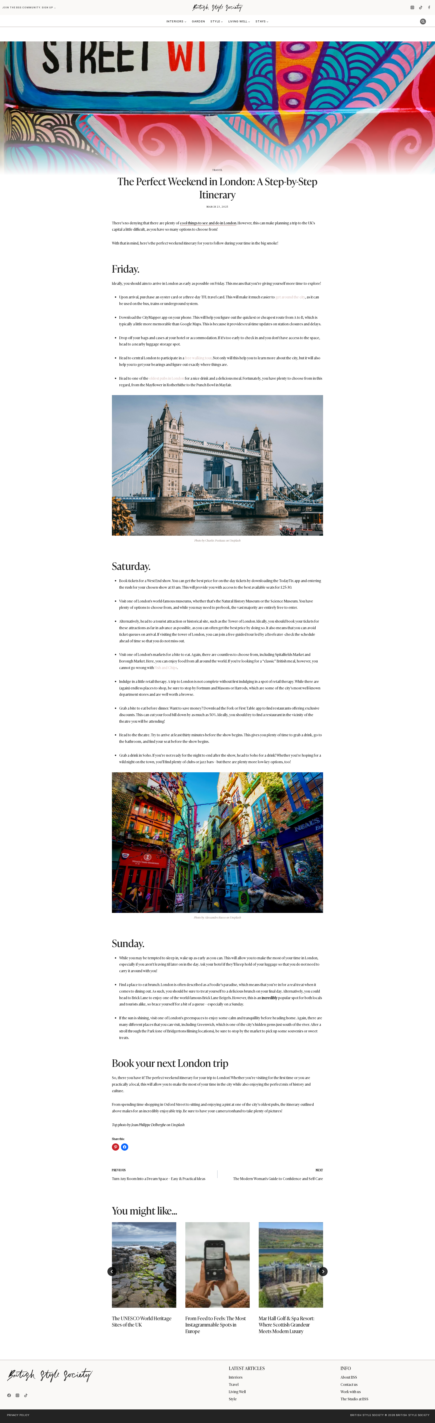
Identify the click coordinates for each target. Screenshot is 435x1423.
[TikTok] (420, 7)
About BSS (349, 1377)
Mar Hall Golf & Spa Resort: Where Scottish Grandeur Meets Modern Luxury (286, 1324)
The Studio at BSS (354, 1398)
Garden (198, 21)
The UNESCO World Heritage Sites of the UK (142, 1321)
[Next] (323, 1271)
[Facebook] (429, 7)
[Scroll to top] (424, 1410)
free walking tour (198, 357)
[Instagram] (412, 7)
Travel (217, 170)
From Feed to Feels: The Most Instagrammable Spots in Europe (215, 1324)
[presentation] (144, 1265)
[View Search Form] (423, 21)
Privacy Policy (18, 1415)
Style (233, 1398)
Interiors (235, 1377)
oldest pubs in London (166, 378)
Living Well (237, 1391)
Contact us (349, 1384)
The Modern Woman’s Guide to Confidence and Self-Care (278, 1174)
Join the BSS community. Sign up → (29, 7)
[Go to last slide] (111, 1271)
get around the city (290, 297)
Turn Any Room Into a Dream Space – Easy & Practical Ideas (158, 1174)
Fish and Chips (166, 667)
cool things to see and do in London (208, 223)
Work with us (351, 1391)
